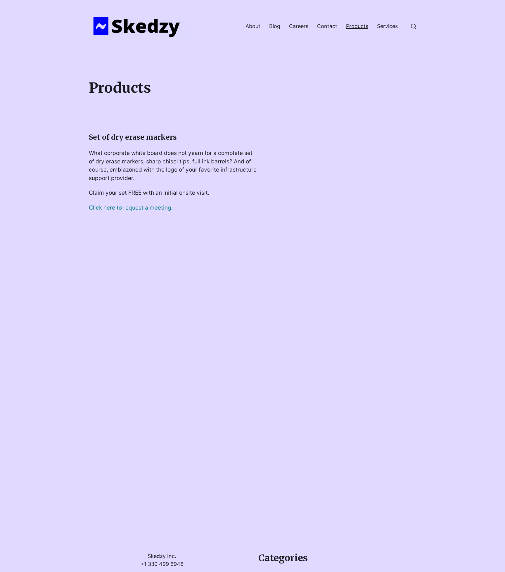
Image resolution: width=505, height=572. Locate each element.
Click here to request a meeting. (131, 207)
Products (357, 26)
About (252, 26)
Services (387, 26)
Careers (298, 26)
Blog (274, 26)
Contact (327, 26)
